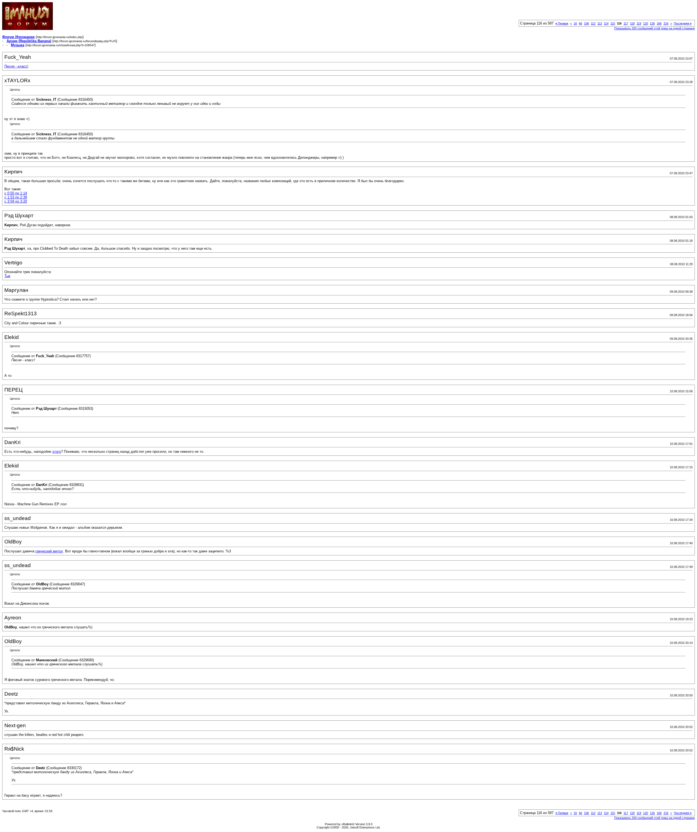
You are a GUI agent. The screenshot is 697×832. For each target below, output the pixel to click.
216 (666, 23)
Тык (7, 276)
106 (586, 23)
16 (575, 23)
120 (645, 23)
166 (659, 23)
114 (606, 23)
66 (580, 23)
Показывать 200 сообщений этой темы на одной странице (654, 28)
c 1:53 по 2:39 (15, 197)
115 (612, 23)
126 (652, 23)
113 (599, 23)
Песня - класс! (16, 66)
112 (593, 23)
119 (639, 23)
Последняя (683, 23)
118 (632, 23)
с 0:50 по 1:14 (15, 193)
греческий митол (49, 551)
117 (625, 23)
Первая (561, 23)
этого (56, 451)
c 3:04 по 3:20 (15, 201)
